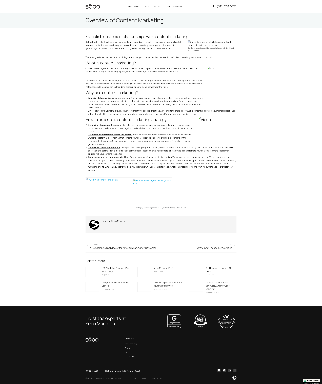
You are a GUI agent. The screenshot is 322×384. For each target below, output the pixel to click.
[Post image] (92, 272)
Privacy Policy (157, 378)
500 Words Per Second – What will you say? (116, 270)
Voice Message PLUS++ (164, 268)
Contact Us (129, 356)
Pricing (127, 348)
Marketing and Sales (151, 208)
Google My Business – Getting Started (115, 284)
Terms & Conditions (138, 378)
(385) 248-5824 (226, 6)
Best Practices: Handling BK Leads (218, 270)
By (168, 208)
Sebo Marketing (131, 344)
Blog (126, 352)
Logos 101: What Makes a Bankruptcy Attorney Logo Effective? (218, 285)
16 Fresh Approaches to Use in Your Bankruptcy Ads (168, 284)
